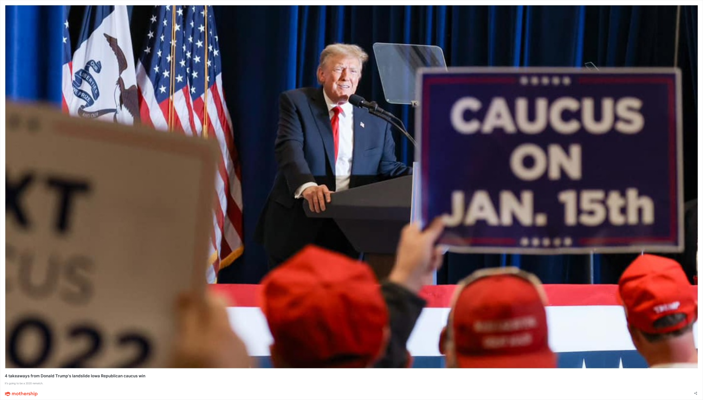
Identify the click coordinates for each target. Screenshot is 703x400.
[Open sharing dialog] (695, 392)
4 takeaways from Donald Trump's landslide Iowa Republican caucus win (75, 375)
